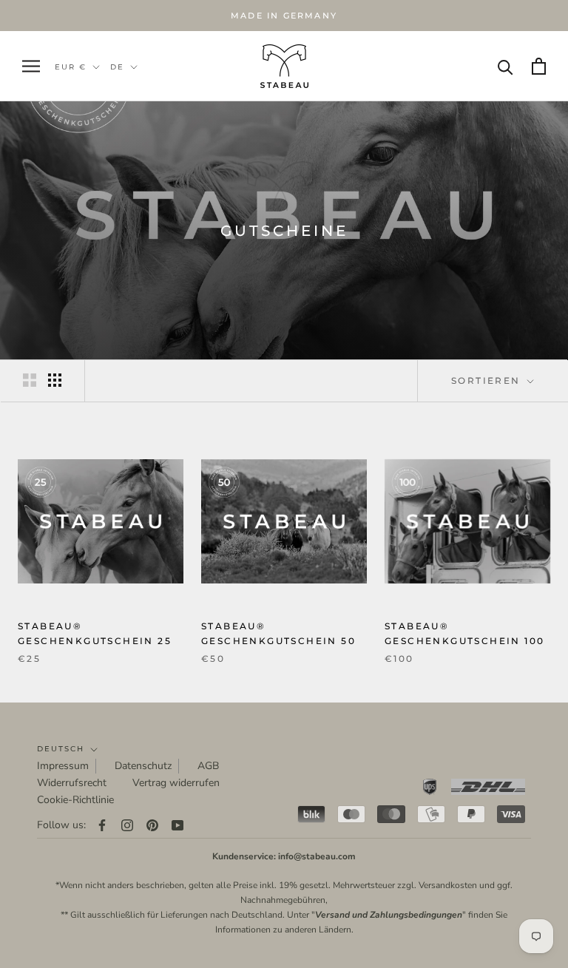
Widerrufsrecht (71, 783)
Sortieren (487, 380)
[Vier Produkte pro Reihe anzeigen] (54, 380)
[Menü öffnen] (31, 66)
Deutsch (60, 749)
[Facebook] (102, 824)
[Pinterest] (152, 824)
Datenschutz (143, 766)
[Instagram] (127, 824)
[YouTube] (177, 824)
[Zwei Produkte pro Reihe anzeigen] (29, 380)
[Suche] (505, 66)
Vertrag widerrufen (176, 783)
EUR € (71, 67)
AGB (208, 766)
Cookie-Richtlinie (75, 800)
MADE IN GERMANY (284, 15)
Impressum (63, 766)
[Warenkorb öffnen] (539, 66)
